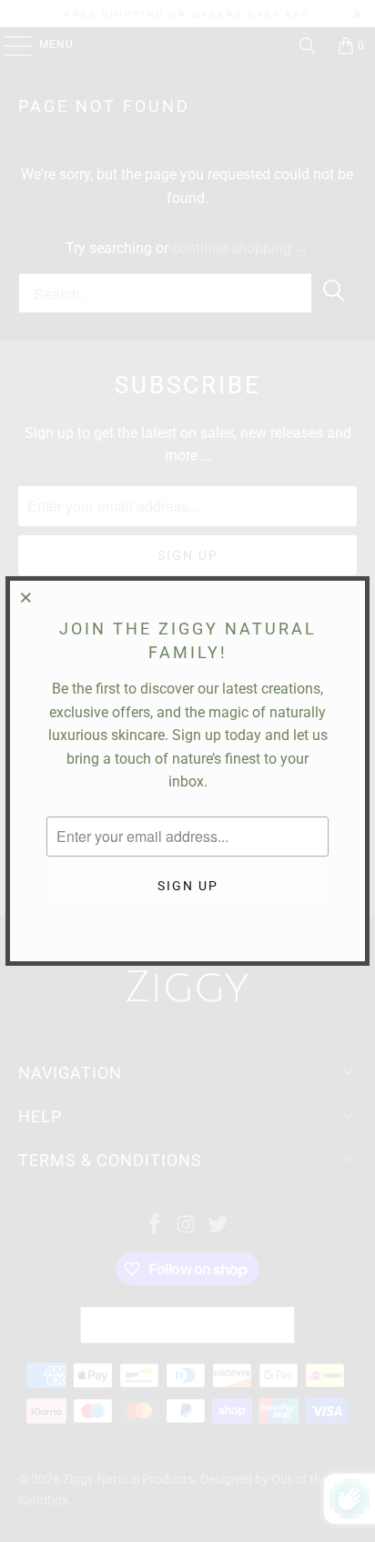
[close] (26, 597)
